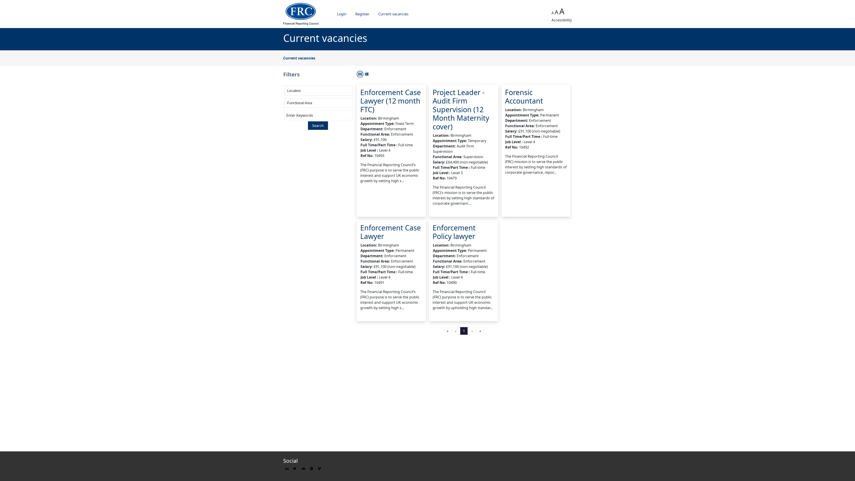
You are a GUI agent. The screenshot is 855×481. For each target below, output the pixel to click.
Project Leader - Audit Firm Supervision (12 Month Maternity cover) (461, 109)
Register (362, 14)
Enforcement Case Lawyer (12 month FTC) (390, 101)
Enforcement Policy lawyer (454, 232)
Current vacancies (393, 14)
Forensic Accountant (524, 97)
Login (341, 14)
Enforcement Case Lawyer (390, 232)
